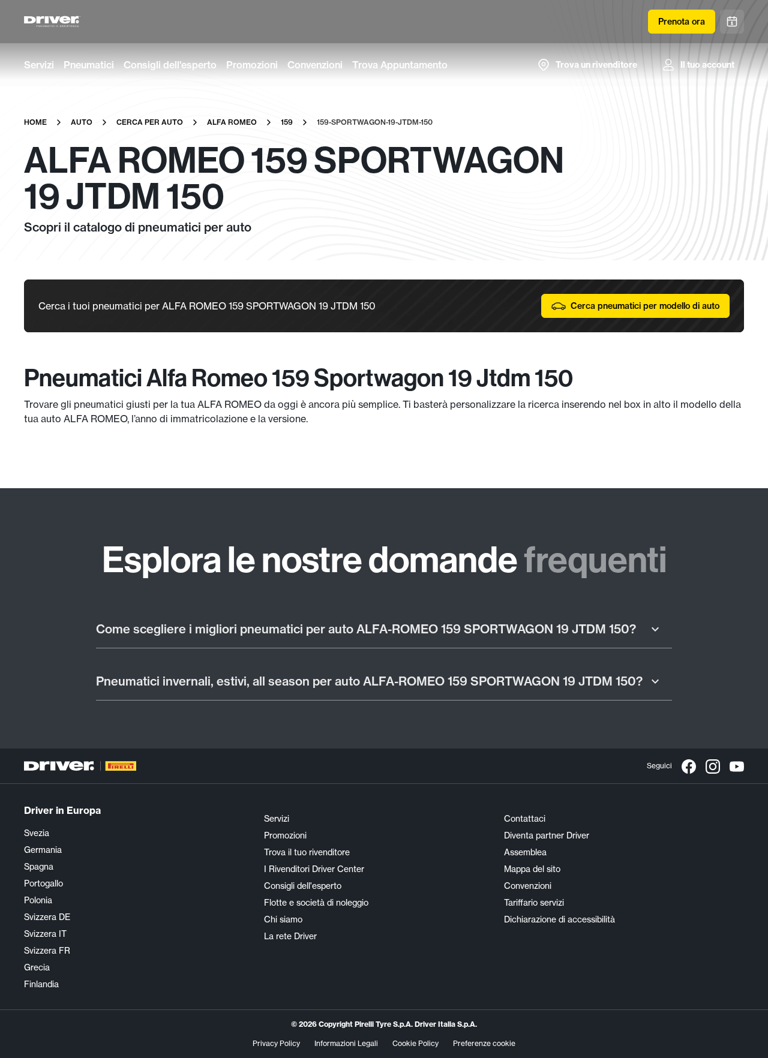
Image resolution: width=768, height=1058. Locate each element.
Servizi (39, 65)
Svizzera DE (47, 917)
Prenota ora (681, 21)
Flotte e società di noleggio (316, 902)
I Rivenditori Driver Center (314, 869)
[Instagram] (713, 766)
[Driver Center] (52, 22)
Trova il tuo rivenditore (307, 852)
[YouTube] (737, 766)
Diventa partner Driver (546, 835)
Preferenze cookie (484, 1043)
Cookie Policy (415, 1043)
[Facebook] (689, 766)
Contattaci (524, 818)
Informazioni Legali (346, 1043)
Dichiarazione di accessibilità (559, 919)
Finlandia (41, 984)
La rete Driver (290, 936)
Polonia (38, 900)
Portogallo (43, 883)
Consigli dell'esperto (170, 65)
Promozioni (252, 65)
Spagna (38, 866)
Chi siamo (283, 919)
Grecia (37, 967)
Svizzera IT (45, 933)
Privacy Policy (276, 1043)
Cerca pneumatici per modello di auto (645, 305)
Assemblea (525, 852)
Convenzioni (315, 65)
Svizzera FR (47, 950)
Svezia (36, 833)
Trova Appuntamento (400, 65)
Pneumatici (89, 65)
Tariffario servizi (534, 902)
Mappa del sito (532, 869)
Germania (43, 849)
